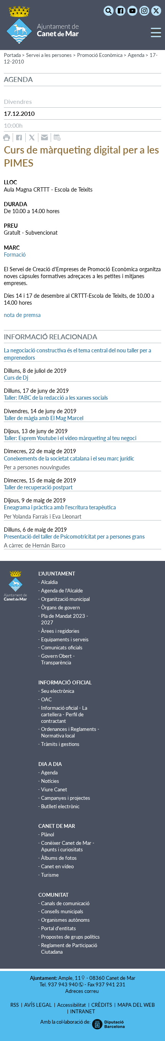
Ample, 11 (69, 978)
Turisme (50, 875)
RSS (14, 1005)
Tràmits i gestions (60, 744)
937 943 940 (63, 984)
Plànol (47, 834)
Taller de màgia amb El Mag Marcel (43, 418)
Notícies (50, 781)
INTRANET (82, 1011)
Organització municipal (65, 599)
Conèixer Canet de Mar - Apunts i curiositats (67, 846)
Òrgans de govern (60, 607)
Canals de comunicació (65, 903)
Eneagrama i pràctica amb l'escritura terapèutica (60, 507)
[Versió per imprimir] (6, 137)
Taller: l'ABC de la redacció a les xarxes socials (56, 397)
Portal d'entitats (58, 928)
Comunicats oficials (61, 647)
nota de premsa (22, 315)
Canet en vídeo (57, 866)
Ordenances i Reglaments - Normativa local (70, 732)
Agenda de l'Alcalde (62, 590)
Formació (15, 254)
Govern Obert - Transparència (58, 659)
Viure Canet (54, 789)
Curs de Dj (16, 377)
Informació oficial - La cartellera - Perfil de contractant (64, 714)
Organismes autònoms (65, 920)
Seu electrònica (57, 691)
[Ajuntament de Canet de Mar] (42, 39)
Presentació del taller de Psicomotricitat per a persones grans (74, 536)
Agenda (136, 55)
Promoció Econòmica (99, 55)
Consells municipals (62, 911)
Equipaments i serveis (65, 639)
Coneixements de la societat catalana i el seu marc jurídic (69, 458)
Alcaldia (49, 582)
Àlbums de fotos (59, 858)
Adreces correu (82, 991)
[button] (156, 35)
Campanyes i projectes (65, 798)
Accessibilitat (71, 1005)
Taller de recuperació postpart (38, 487)
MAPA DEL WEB (136, 1005)
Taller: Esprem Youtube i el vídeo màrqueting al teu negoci (70, 438)
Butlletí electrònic (60, 806)
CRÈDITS (101, 1005)
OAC (46, 699)
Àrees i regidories (60, 631)
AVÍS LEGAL (38, 1005)
